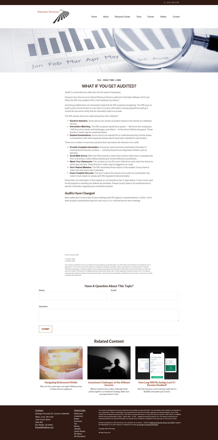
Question (43, 306)
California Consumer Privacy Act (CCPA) (162, 422)
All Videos (78, 433)
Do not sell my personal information (147, 424)
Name (42, 290)
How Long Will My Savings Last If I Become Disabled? (157, 383)
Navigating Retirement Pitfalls (61, 382)
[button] (106, 16)
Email (113, 290)
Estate (76, 418)
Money (76, 426)
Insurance (78, 421)
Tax (75, 423)
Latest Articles (79, 431)
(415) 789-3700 (173, 2)
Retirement (78, 413)
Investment (78, 416)
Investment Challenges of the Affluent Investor (109, 383)
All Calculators (79, 436)
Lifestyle (77, 428)
